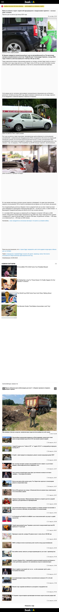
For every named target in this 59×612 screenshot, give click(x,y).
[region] (29, 78)
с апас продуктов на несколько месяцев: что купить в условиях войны (29, 220)
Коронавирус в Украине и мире (34, 6)
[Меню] (2, 2)
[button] (3, 388)
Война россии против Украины (13, 6)
